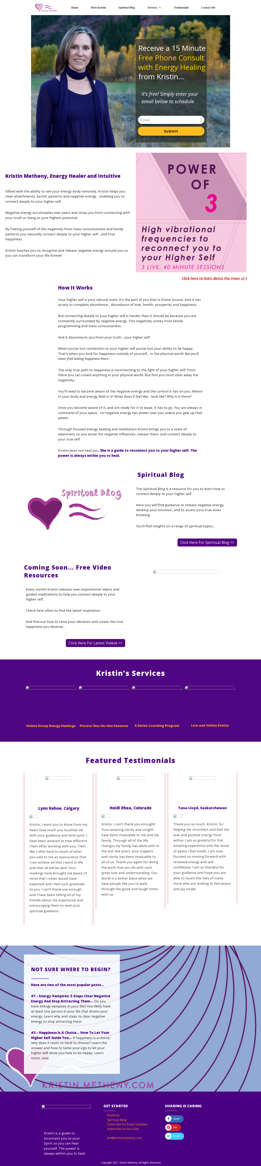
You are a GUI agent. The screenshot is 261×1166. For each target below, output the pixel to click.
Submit (171, 131)
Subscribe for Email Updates (127, 1124)
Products (113, 1115)
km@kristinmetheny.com (124, 1138)
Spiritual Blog (116, 1120)
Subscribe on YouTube (123, 1129)
